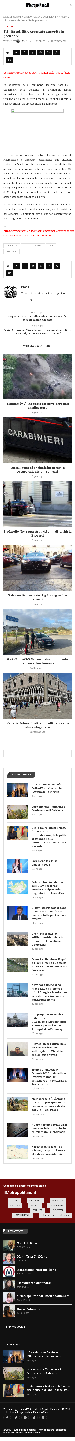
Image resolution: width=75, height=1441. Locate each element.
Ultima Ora (12, 1344)
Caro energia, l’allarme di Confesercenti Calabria (49, 808)
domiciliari (11, 246)
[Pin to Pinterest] (40, 52)
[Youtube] (25, 1417)
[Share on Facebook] (24, 52)
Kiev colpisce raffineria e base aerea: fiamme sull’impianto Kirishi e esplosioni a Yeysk (49, 1049)
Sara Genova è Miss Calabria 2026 (44, 862)
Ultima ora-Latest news (55, 1215)
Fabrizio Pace (27, 1243)
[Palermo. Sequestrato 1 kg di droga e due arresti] (37, 568)
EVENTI (37, 1210)
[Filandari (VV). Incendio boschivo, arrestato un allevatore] (37, 376)
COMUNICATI (31, 16)
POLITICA (58, 1200)
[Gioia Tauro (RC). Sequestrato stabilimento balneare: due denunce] (37, 632)
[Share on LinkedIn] (48, 52)
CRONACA (35, 1200)
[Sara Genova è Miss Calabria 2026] (17, 866)
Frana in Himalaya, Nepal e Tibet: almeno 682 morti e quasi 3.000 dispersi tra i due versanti (49, 965)
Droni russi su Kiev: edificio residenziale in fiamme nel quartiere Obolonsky (48, 939)
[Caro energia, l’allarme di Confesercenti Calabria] (17, 812)
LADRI (51, 246)
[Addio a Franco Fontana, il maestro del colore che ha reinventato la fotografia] (17, 1130)
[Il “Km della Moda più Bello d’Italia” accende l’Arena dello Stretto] (17, 790)
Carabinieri (47, 16)
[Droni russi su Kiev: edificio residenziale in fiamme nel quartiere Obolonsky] (17, 939)
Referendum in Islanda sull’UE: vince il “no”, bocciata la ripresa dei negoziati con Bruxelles (48, 888)
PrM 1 (25, 286)
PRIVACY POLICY (15, 1327)
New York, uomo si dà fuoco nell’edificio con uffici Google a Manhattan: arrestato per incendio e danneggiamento (50, 992)
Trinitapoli (11, 251)
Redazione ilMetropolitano (36, 1269)
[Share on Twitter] (32, 52)
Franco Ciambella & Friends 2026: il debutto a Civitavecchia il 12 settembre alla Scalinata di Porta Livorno (50, 1077)
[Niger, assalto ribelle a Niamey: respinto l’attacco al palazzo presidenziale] (17, 1152)
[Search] (71, 5)
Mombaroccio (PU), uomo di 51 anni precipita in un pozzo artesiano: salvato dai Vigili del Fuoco (48, 1104)
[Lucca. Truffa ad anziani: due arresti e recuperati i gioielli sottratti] (37, 440)
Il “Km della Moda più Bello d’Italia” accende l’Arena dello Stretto (47, 788)
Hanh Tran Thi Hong (32, 1256)
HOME (14, 1200)
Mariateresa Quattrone (34, 1283)
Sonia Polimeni (28, 1309)
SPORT (35, 1205)
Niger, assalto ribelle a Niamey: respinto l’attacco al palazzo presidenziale (49, 1150)
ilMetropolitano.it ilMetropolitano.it (43, 1296)
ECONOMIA (57, 1205)
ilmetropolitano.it (12, 16)
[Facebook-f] (7, 1417)
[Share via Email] (9, 60)
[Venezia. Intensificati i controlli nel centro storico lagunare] (37, 696)
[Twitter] (16, 1417)
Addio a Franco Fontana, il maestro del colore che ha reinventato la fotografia (49, 1128)
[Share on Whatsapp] (56, 52)
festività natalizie (33, 246)
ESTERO (15, 1205)
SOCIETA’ (58, 1210)
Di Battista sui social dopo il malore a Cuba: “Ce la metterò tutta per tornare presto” (49, 913)
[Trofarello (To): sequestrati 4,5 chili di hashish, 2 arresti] (37, 504)
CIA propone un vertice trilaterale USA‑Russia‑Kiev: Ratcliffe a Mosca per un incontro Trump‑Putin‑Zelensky (49, 1022)
